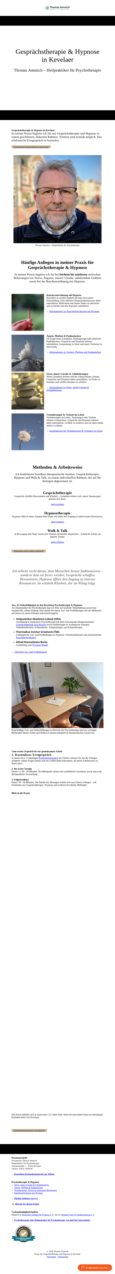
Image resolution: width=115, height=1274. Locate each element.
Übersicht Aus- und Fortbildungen (31, 652)
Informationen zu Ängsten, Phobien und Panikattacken (75, 352)
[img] (57, 8)
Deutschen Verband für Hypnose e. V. (38, 1215)
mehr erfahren (57, 504)
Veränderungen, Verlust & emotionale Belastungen (35, 1190)
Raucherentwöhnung (26, 637)
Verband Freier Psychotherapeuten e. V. (77, 1215)
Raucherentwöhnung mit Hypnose (28, 1193)
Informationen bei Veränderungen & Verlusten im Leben (76, 431)
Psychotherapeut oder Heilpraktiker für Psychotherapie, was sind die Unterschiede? (52, 1220)
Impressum (51, 1257)
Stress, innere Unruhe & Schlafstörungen (31, 1185)
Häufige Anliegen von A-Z (26, 1198)
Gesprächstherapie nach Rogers (31, 624)
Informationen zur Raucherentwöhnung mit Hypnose (74, 311)
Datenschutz (63, 1257)
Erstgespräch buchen (97, 1267)
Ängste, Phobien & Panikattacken (28, 1188)
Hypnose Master (40, 645)
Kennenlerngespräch (48, 758)
